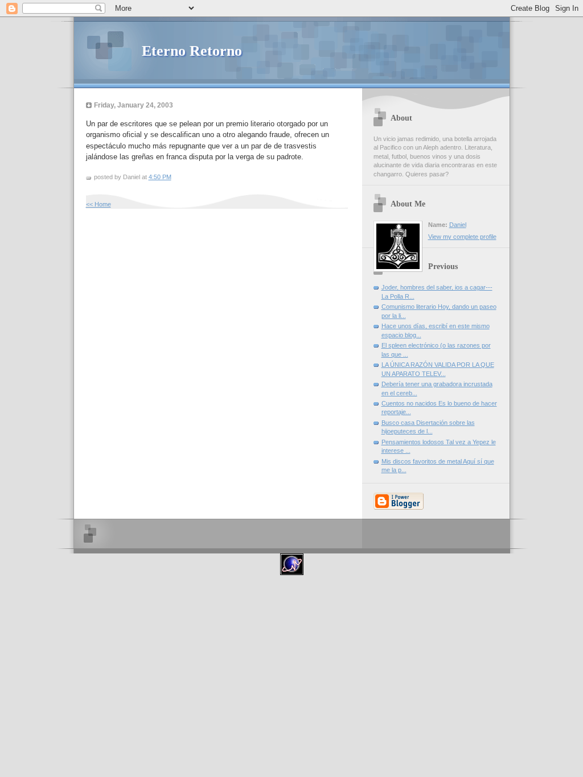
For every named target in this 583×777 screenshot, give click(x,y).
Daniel (457, 224)
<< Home (98, 204)
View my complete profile (462, 236)
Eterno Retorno (192, 51)
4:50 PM (160, 176)
